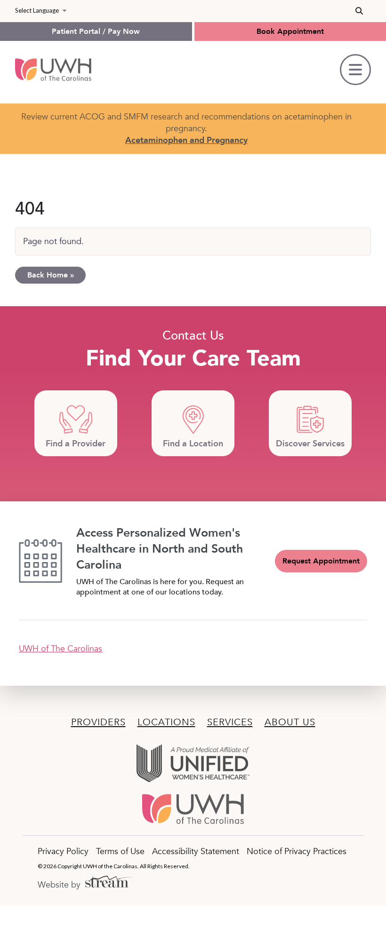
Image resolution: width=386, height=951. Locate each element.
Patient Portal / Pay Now (96, 31)
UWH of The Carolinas (60, 649)
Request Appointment (321, 561)
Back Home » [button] (50, 275)
